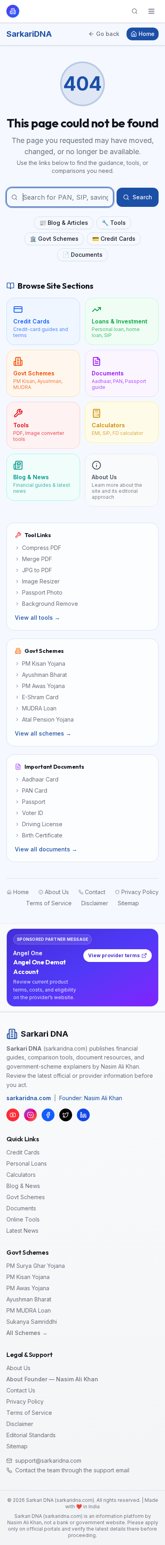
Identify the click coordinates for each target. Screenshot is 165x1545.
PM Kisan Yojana (28, 1276)
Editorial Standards (31, 1435)
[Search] (134, 11)
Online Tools (23, 1219)
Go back (107, 33)
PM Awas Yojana (27, 1288)
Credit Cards (23, 1152)
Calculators (21, 1174)
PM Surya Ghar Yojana (35, 1265)
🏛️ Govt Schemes (54, 238)
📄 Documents (82, 254)
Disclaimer (19, 1423)
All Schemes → (27, 1332)
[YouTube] (12, 1115)
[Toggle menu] (151, 11)
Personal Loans (26, 1163)
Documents (21, 1208)
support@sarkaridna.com (48, 1460)
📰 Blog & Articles (63, 222)
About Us (18, 1368)
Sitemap (17, 1446)
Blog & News (23, 1185)
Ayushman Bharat (28, 1299)
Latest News (22, 1230)
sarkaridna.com (28, 1098)
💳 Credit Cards (113, 238)
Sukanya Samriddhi (31, 1321)
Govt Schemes (25, 1197)
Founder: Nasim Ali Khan (90, 1098)
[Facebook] (48, 1115)
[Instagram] (30, 1115)
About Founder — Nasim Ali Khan (52, 1379)
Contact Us (20, 1390)
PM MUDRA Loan (28, 1310)
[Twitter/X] (65, 1115)
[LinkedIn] (83, 1115)
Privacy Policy (25, 1401)
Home (147, 33)
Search (142, 197)
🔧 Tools (114, 222)
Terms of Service (29, 1412)
